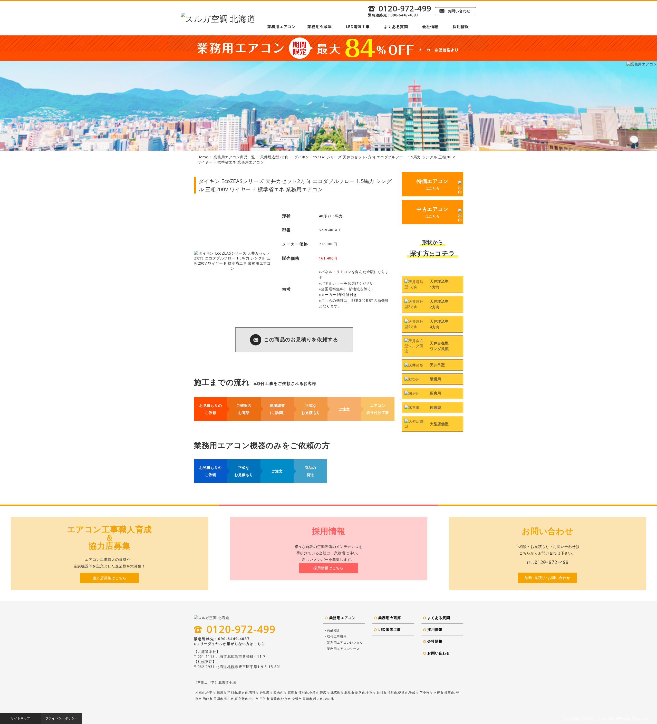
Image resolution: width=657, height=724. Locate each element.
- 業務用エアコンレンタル (344, 642)
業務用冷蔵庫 (319, 26)
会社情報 (430, 26)
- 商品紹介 (332, 630)
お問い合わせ (454, 11)
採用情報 (461, 26)
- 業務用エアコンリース (342, 648)
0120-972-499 (399, 8)
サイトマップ (20, 718)
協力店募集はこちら (110, 577)
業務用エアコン (281, 26)
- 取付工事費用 (336, 636)
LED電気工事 (358, 26)
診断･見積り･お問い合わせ (547, 577)
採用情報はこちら (328, 567)
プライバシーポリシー (61, 718)
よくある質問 (396, 26)
